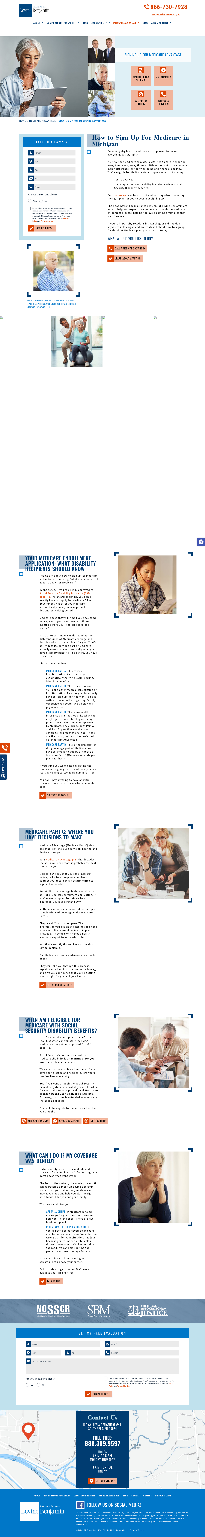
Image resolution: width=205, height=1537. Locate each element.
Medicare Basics (34, 1121)
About (36, 23)
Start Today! (101, 1394)
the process (120, 195)
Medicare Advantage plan (61, 859)
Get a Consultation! (55, 985)
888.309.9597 (102, 1443)
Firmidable (108, 1530)
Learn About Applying (124, 259)
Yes (35, 201)
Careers (147, 1495)
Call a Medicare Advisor (125, 249)
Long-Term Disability (95, 23)
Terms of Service (47, 221)
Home (22, 120)
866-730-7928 (168, 6)
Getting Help (94, 1121)
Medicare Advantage (124, 23)
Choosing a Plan (65, 1121)
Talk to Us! (50, 1281)
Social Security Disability (62, 23)
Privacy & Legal (163, 1495)
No (46, 201)
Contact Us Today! (54, 796)
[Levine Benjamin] (34, 10)
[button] (201, 542)
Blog (145, 23)
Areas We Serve (159, 23)
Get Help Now (44, 228)
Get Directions (101, 1481)
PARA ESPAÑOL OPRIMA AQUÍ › (166, 14)
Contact (135, 1495)
